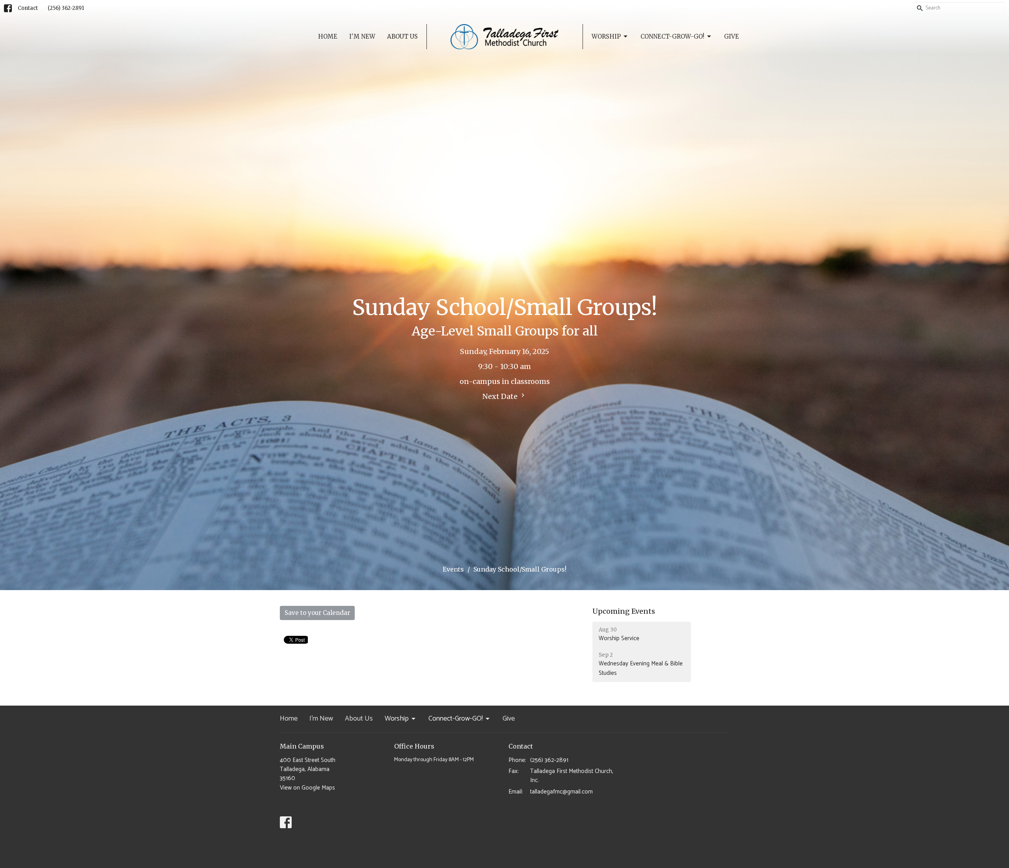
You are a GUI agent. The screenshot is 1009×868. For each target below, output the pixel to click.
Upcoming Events (623, 611)
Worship (606, 36)
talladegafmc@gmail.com (561, 791)
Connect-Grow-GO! (672, 36)
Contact (28, 8)
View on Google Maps (307, 788)
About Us (402, 36)
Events (453, 569)
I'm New (362, 36)
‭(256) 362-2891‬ (66, 8)
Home (327, 36)
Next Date (500, 396)
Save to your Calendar (317, 613)
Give (731, 36)
